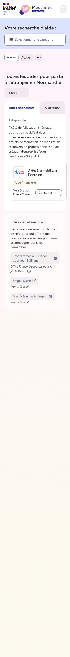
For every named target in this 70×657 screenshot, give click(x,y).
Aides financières (21, 108)
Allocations (52, 108)
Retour (13, 57)
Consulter (45, 193)
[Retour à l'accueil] (31, 9)
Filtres (13, 92)
